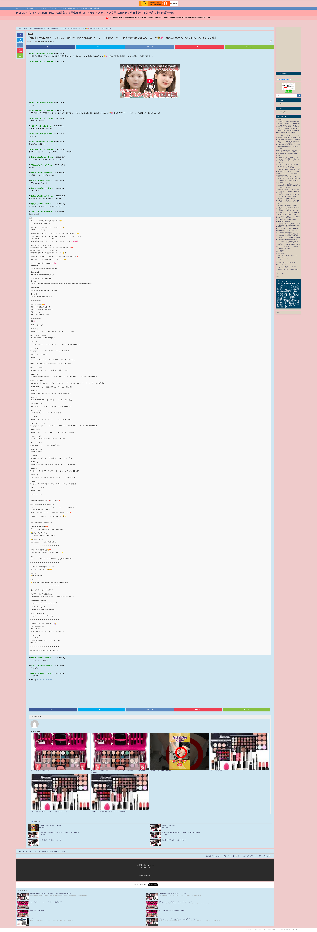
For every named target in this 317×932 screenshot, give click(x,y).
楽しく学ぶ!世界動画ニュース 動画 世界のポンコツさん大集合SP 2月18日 (42, 851)
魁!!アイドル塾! (280, 273)
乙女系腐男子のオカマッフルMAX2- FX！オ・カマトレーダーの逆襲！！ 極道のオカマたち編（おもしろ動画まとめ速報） (287, 159)
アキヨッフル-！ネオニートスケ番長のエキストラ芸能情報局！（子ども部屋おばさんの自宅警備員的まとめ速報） (288, 225)
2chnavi (278, 312)
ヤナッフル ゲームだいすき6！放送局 (286, 266)
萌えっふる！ (279, 251)
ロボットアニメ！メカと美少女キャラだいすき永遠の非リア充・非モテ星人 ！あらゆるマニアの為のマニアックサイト (288, 185)
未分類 (30, 33)
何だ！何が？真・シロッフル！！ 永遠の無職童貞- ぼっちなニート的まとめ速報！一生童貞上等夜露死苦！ (288, 173)
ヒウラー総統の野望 (281, 267)
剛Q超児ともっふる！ (282, 264)
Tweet (20, 41)
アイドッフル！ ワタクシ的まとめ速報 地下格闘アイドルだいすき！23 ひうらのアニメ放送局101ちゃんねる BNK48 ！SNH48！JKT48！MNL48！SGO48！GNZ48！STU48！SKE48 (288, 130)
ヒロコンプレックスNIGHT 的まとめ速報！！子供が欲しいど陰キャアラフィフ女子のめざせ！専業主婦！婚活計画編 (288, 246)
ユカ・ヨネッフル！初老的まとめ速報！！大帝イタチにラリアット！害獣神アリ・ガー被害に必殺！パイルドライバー (287, 207)
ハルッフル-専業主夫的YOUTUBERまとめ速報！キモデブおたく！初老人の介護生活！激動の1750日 (287, 191)
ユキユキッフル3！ (281, 250)
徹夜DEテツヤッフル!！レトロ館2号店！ (286, 262)
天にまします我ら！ (281, 253)
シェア (20, 36)
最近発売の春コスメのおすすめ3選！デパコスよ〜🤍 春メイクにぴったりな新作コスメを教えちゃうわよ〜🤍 (238, 856)
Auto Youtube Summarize (44, 679)
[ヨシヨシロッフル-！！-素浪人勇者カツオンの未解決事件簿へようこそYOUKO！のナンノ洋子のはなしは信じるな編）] (288, 230)
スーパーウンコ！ (281, 162)
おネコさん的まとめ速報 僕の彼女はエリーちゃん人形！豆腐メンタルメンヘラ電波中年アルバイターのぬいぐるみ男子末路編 (287, 123)
